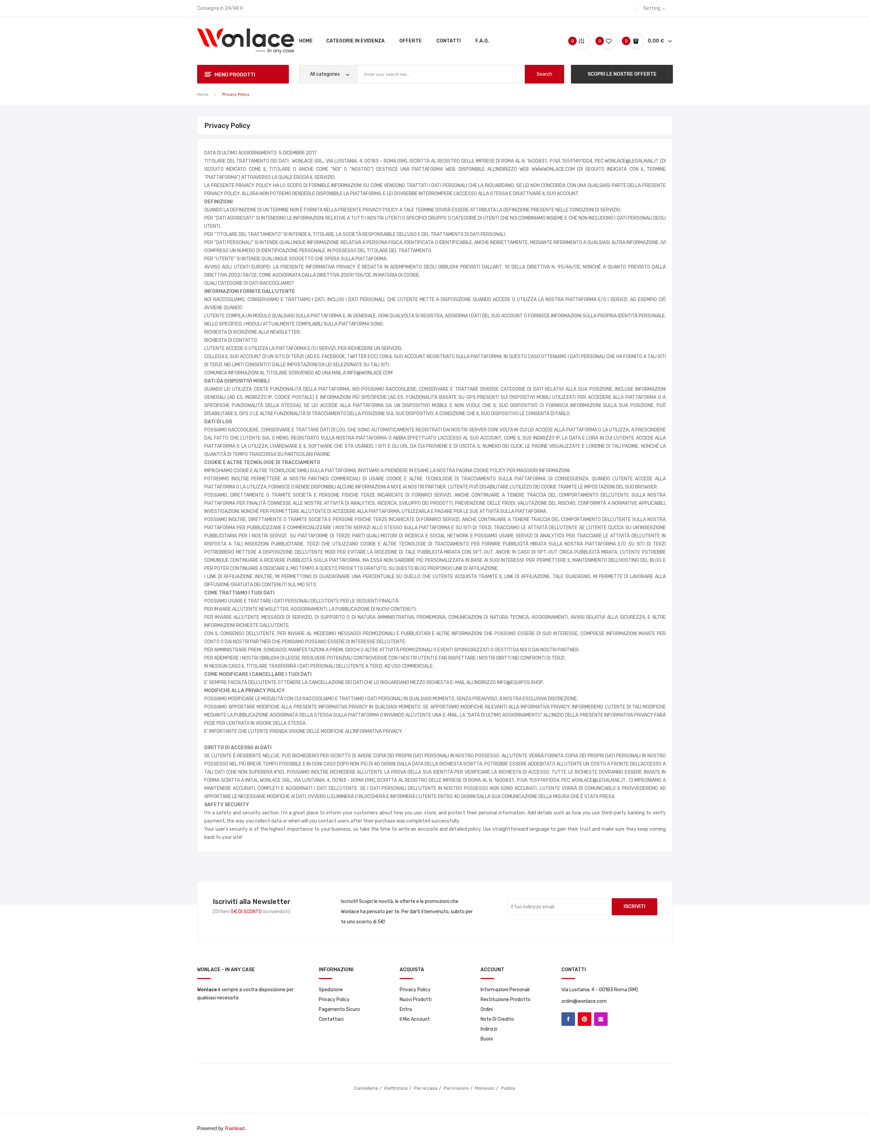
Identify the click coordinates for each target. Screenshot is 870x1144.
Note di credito (497, 1019)
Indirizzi (489, 1029)
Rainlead (234, 1128)
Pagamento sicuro (339, 1009)
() (600, 40)
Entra (406, 1009)
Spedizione (331, 990)
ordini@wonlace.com (584, 1001)
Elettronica (395, 1088)
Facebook (568, 1019)
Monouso (484, 1088)
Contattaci (331, 1019)
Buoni (487, 1039)
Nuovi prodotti (416, 999)
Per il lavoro (456, 1088)
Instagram (601, 1019)
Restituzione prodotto (505, 999)
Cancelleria (366, 1088)
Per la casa (425, 1088)
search (544, 74)
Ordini (487, 1009)
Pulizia (508, 1088)
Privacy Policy (334, 999)
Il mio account (415, 1019)
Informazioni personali (505, 990)
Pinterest (584, 1019)
